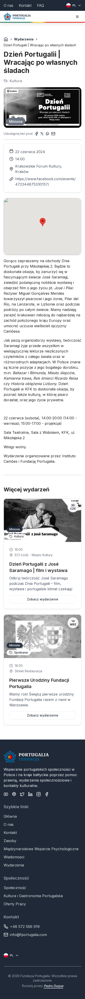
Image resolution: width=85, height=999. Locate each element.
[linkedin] (30, 794)
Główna (10, 816)
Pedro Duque (53, 986)
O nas (9, 824)
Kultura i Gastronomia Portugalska (33, 896)
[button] (42, 222)
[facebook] (46, 794)
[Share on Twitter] (42, 133)
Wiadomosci (14, 857)
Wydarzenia (24, 39)
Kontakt (10, 832)
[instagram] (38, 794)
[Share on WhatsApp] (47, 134)
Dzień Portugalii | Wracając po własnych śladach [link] (40, 45)
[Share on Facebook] (36, 134)
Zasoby (10, 840)
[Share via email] (53, 134)
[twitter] (22, 794)
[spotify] (14, 794)
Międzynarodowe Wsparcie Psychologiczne (41, 849)
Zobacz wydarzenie (42, 599)
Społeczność (15, 887)
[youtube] (6, 794)
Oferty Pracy (15, 904)
